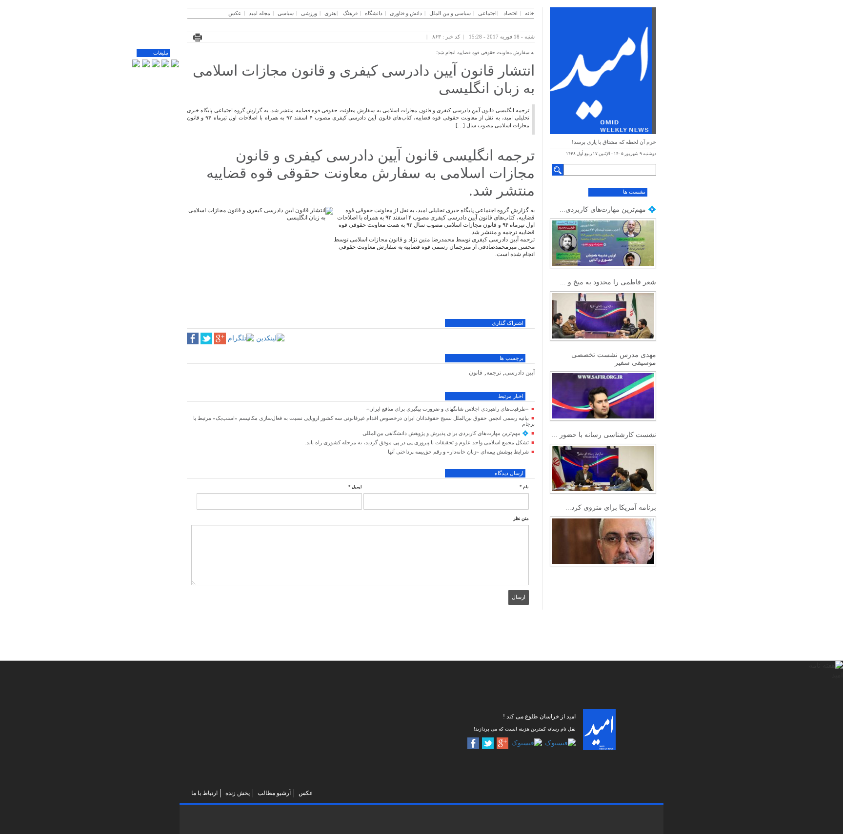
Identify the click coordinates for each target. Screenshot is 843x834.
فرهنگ (350, 13)
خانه (529, 13)
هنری (330, 13)
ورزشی (309, 13)
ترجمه (493, 372)
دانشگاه (373, 13)
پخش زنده (237, 793)
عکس (234, 13)
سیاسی (286, 13)
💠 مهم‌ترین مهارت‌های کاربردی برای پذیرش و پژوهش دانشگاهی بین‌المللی (445, 433)
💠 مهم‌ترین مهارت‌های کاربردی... (608, 209)
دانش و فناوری (406, 13)
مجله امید (259, 13)
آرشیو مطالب (274, 793)
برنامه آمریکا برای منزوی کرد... (610, 507)
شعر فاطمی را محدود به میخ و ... (608, 282)
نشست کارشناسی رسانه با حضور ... (604, 434)
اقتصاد (510, 13)
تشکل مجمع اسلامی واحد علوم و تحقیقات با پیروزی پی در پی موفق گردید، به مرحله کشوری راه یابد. (417, 442)
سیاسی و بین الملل (450, 13)
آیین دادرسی (520, 372)
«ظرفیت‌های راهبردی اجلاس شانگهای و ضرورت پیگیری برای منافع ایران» (447, 409)
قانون (475, 372)
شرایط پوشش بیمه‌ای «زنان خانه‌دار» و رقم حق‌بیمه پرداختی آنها (458, 452)
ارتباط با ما (204, 793)
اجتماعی (487, 13)
